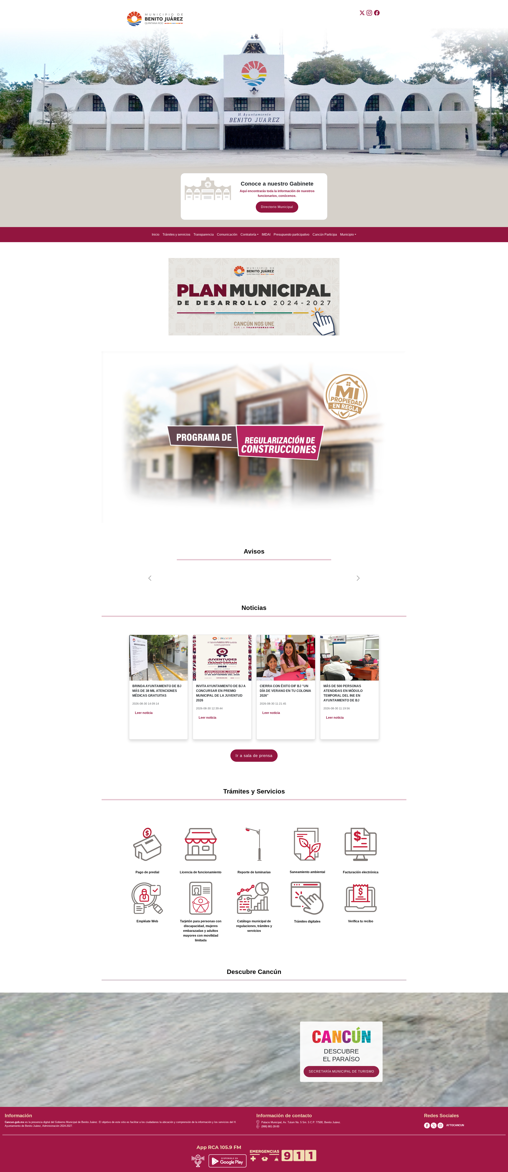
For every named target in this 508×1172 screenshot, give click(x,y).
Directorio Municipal (277, 207)
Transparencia (203, 234)
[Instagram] (369, 19)
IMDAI (266, 234)
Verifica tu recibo (360, 921)
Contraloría (248, 234)
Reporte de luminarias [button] (254, 872)
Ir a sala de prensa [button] (254, 755)
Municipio (347, 234)
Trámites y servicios (176, 234)
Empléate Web (147, 921)
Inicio (155, 234)
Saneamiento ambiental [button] (307, 872)
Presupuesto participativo (291, 234)
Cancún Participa (325, 234)
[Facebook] (377, 19)
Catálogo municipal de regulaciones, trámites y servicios (254, 926)
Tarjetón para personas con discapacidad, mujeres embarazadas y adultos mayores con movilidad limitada (200, 931)
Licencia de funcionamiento (200, 872)
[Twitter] (362, 19)
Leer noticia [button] (144, 713)
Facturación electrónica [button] (360, 872)
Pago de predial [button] (147, 872)
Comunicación (227, 234)
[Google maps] (258, 1122)
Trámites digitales (307, 921)
